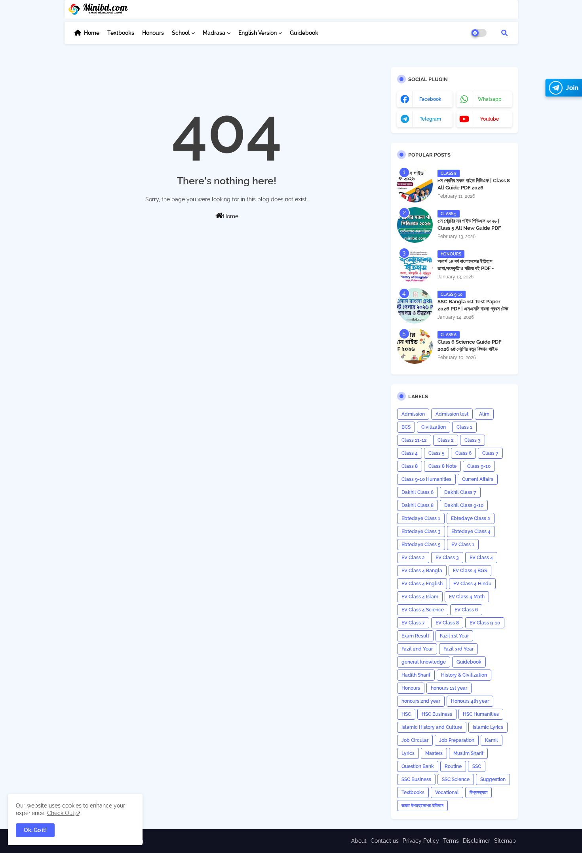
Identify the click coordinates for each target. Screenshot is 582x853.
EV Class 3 (447, 557)
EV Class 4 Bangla (421, 570)
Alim (484, 414)
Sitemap (505, 841)
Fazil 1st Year (454, 636)
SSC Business (416, 779)
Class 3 (472, 440)
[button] (504, 33)
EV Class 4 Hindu (472, 583)
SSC (476, 766)
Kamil (491, 740)
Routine (453, 766)
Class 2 (445, 440)
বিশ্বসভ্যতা (478, 792)
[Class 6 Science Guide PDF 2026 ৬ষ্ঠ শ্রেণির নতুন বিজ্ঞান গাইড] (415, 346)
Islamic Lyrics (488, 727)
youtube (489, 119)
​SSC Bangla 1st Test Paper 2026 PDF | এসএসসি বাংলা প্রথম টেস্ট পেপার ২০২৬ (472, 309)
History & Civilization (464, 675)
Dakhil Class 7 (460, 492)
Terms (451, 841)
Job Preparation (456, 740)
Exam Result (415, 636)
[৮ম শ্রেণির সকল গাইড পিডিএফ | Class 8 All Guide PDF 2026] (415, 184)
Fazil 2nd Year (417, 649)
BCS (406, 427)
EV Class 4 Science (422, 610)
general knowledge (423, 662)
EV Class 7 (413, 623)
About (359, 841)
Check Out (60, 813)
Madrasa (214, 33)
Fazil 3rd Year (458, 649)
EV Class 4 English (422, 583)
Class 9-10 (479, 466)
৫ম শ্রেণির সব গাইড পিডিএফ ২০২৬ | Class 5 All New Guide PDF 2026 (469, 228)
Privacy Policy (421, 841)
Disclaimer (476, 841)
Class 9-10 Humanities (426, 479)
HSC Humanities (481, 714)
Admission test (452, 414)
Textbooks (120, 33)
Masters (434, 753)
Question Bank (417, 766)
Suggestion (493, 779)
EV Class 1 (462, 544)
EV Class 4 (481, 557)
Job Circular (414, 740)
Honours (153, 33)
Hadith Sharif (415, 675)
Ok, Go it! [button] (35, 830)
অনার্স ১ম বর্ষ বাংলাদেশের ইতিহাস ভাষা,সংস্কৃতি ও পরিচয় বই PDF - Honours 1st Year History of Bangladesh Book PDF (470, 272)
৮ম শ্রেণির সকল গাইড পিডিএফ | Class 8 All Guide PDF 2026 (473, 184)
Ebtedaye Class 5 (421, 544)
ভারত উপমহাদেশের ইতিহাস (422, 805)
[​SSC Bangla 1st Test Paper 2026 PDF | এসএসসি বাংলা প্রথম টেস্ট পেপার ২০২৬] (415, 305)
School (181, 33)
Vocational (447, 792)
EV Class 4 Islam (419, 597)
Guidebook (304, 33)
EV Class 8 (447, 623)
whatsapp (490, 99)
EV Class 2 (413, 557)
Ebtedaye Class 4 (471, 531)
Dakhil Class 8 (417, 505)
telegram (430, 119)
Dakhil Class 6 (417, 492)
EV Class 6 (466, 610)
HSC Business (437, 714)
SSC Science (456, 779)
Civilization (433, 427)
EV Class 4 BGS (470, 570)
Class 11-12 (414, 440)
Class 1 (464, 427)
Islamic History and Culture (431, 727)
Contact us (385, 841)
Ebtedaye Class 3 (421, 531)
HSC (406, 714)
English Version (257, 33)
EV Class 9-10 (485, 623)
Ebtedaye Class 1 (420, 518)
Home (91, 33)
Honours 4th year (470, 701)
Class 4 (409, 453)
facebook (430, 99)
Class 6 (463, 453)
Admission (413, 414)
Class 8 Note (442, 466)
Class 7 (490, 453)
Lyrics (408, 753)
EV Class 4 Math (467, 597)
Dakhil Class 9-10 (463, 505)
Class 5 (436, 453)
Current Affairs (477, 479)
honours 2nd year (420, 701)
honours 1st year (449, 688)
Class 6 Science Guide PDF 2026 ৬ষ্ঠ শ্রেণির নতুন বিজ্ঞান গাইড (469, 345)
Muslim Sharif (468, 753)
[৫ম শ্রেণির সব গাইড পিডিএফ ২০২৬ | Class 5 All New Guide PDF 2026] (415, 225)
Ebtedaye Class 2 (470, 518)
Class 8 (409, 466)
